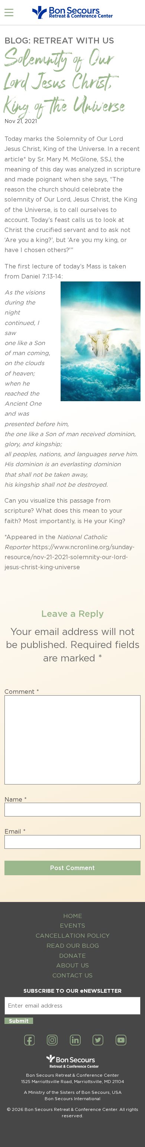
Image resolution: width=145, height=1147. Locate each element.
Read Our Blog (72, 945)
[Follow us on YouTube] (121, 1041)
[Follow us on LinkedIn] (75, 1041)
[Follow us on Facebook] (29, 1041)
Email (15, 831)
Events (72, 925)
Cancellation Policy (73, 935)
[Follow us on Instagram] (52, 1041)
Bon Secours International (72, 1098)
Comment (21, 692)
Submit (19, 1021)
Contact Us (72, 975)
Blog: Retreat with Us (59, 40)
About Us (72, 965)
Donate (72, 955)
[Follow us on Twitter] (98, 1041)
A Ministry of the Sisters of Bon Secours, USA (73, 1092)
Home (72, 915)
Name (15, 799)
